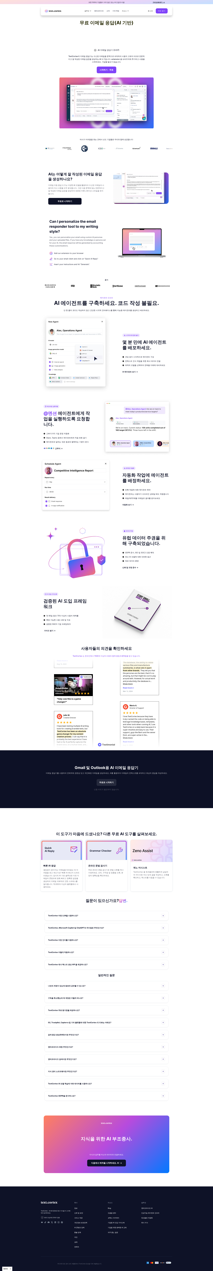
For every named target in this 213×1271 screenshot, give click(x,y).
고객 (108, 11)
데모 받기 (161, 11)
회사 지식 (144, 1223)
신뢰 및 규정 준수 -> (130, 567)
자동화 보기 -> (128, 505)
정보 (75, 1208)
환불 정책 (77, 1232)
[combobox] (7, 1269)
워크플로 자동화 (147, 1218)
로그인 (150, 11)
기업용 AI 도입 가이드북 (116, 1223)
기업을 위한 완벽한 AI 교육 (117, 1227)
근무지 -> (59, 448)
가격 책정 (115, 11)
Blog (109, 1208)
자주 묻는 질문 (113, 1232)
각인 (75, 1237)
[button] (88, 10)
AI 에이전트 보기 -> (130, 372)
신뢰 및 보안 (78, 1213)
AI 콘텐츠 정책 (79, 1227)
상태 (75, 1242)
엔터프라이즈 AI (147, 1208)
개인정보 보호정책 (80, 1223)
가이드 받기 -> (49, 630)
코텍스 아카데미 (113, 1218)
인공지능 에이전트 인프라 (150, 1213)
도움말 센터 (112, 1213)
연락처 (76, 1247)
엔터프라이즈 (99, 11)
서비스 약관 (78, 1218)
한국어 (5, 1269)
